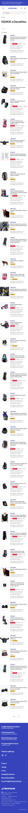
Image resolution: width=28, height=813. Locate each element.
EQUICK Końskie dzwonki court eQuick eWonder (18, 484)
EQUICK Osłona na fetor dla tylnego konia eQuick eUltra (17, 356)
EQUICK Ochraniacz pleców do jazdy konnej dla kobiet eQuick (18, 516)
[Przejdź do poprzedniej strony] (9, 716)
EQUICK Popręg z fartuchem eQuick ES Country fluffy (17, 141)
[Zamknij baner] (25, 3)
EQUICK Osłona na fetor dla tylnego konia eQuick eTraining (18, 502)
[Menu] (3, 8)
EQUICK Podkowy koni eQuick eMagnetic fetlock (18, 88)
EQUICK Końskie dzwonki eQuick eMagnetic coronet (18, 429)
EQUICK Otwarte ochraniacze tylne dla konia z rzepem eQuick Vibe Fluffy (18, 444)
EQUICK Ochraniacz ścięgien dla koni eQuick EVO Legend (18, 464)
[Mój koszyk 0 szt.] (25, 8)
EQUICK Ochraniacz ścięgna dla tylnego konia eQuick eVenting (18, 534)
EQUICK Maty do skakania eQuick (17, 261)
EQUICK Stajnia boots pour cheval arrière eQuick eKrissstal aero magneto (18, 192)
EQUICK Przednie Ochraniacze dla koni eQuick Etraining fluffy (18, 154)
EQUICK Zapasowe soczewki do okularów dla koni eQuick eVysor (18, 224)
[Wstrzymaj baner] (23, 3)
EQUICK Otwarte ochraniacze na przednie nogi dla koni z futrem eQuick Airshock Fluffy (18, 375)
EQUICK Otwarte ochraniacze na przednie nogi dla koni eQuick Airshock (18, 38)
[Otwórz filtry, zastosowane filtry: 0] (3, 28)
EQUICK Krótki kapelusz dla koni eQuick (18, 211)
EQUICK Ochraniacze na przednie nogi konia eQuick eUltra (17, 619)
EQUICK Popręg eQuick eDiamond (16, 305)
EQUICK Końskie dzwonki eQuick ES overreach (18, 605)
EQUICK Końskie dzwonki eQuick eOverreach (18, 59)
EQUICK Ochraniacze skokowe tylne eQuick (18, 341)
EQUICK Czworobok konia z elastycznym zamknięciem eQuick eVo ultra (17, 584)
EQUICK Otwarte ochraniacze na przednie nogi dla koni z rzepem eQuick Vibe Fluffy (18, 241)
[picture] (4, 39)
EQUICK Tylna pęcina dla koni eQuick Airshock (17, 101)
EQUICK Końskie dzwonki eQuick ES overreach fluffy (18, 688)
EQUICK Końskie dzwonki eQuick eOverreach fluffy (18, 72)
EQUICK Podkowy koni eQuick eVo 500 (18, 396)
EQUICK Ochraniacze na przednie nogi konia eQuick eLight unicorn (17, 122)
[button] (22, 45)
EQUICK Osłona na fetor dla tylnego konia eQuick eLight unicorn (17, 276)
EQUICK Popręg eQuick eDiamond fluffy (16, 323)
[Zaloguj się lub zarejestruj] (21, 8)
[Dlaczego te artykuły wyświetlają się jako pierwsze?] (2, 32)
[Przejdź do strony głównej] (12, 8)
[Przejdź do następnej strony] (18, 716)
